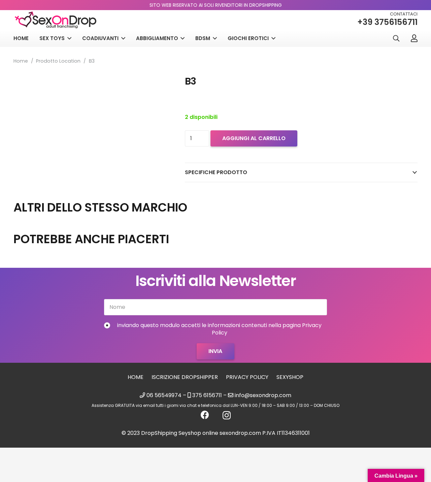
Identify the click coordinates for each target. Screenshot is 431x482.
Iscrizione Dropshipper (185, 377)
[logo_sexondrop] (55, 20)
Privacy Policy (247, 377)
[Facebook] (205, 415)
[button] (396, 38)
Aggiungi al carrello (254, 138)
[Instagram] (227, 415)
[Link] (414, 38)
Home (20, 61)
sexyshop (289, 377)
